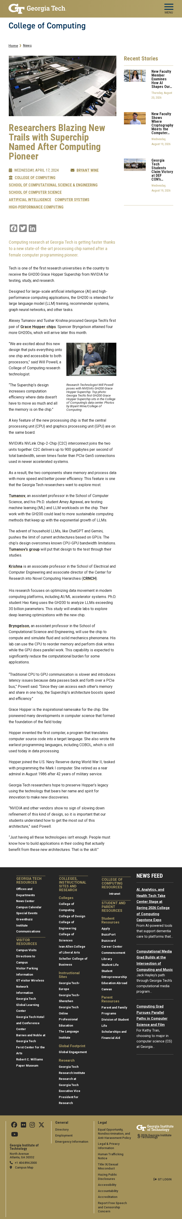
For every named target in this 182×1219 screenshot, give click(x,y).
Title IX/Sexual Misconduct (108, 1166)
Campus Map (24, 1167)
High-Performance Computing (36, 207)
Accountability (108, 1191)
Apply (105, 928)
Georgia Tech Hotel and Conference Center (30, 1023)
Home (13, 46)
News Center (25, 901)
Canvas (106, 989)
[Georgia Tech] (154, 1128)
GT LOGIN (165, 1179)
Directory (61, 1129)
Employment (64, 1135)
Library (106, 959)
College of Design (72, 916)
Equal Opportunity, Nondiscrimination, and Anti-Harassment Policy (114, 1134)
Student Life (110, 965)
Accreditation (107, 1197)
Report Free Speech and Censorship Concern (112, 1207)
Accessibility (107, 1185)
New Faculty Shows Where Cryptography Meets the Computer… (162, 123)
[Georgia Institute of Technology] (37, 7)
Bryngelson (19, 626)
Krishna (15, 566)
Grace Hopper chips (38, 326)
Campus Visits (26, 950)
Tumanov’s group (24, 549)
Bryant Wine (88, 170)
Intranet (114, 893)
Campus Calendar (29, 907)
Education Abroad (114, 983)
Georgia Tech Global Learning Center (27, 1005)
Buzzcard (108, 940)
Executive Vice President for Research (69, 1097)
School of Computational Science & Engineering (53, 185)
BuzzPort (108, 934)
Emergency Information (71, 1141)
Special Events (26, 913)
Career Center (112, 946)
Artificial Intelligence (30, 200)
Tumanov (17, 495)
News (27, 46)
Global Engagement (73, 1052)
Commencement (113, 952)
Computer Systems (72, 200)
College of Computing (47, 25)
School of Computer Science (35, 192)
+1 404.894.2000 (26, 1162)
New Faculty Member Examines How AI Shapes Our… (161, 79)
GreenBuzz (24, 919)
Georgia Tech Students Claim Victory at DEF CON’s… (162, 170)
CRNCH (89, 578)
